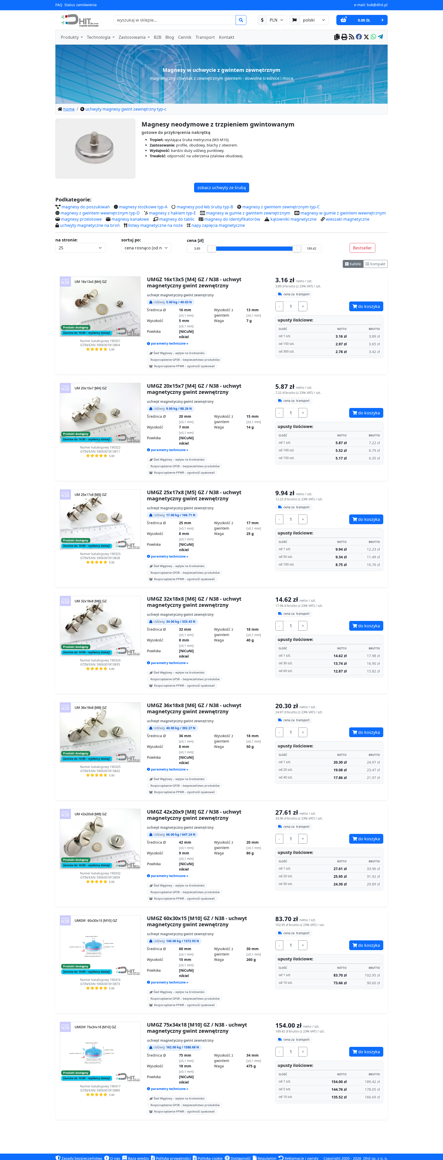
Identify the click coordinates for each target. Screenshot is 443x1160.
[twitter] (366, 37)
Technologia (99, 37)
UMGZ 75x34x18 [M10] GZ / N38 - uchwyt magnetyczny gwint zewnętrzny (197, 1028)
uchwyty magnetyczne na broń (90, 225)
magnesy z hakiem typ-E (172, 213)
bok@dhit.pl (377, 4)
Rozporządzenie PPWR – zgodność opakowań (184, 366)
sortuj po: (131, 240)
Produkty (70, 37)
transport (296, 294)
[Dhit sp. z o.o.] (79, 20)
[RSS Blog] (352, 37)
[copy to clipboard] (337, 37)
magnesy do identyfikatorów (232, 219)
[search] (241, 20)
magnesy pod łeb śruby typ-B (205, 207)
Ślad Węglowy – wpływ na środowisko (179, 353)
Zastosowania (133, 37)
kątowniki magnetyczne (293, 219)
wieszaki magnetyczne (347, 219)
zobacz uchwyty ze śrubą (221, 187)
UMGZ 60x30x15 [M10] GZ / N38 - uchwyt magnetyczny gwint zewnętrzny (197, 921)
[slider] (211, 248)
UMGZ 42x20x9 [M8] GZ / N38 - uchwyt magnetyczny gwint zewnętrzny (194, 815)
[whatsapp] (373, 37)
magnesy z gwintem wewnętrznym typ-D (100, 213)
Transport (205, 37)
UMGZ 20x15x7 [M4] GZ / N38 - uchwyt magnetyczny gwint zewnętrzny (194, 389)
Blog (169, 37)
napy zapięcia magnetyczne (218, 225)
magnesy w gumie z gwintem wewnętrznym (343, 213)
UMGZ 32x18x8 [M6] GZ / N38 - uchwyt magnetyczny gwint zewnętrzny (194, 602)
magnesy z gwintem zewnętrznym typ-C (281, 207)
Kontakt (226, 37)
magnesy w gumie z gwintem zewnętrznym (248, 213)
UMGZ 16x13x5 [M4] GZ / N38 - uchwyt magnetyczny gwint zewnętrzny (194, 282)
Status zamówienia (80, 4)
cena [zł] (195, 240)
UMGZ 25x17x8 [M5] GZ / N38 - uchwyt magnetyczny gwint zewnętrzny (194, 495)
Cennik (185, 37)
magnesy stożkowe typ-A (143, 207)
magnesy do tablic (177, 219)
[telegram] (380, 37)
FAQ (58, 4)
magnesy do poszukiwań (86, 207)
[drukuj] (344, 37)
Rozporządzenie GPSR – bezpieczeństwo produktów (185, 360)
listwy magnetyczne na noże (155, 225)
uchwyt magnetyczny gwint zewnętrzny (180, 295)
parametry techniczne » (169, 343)
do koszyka (368, 306)
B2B (157, 37)
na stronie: (66, 240)
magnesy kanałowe (130, 219)
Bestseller (362, 248)
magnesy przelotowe (81, 219)
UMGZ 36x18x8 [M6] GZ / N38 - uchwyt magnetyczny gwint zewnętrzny (194, 708)
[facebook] (359, 37)
